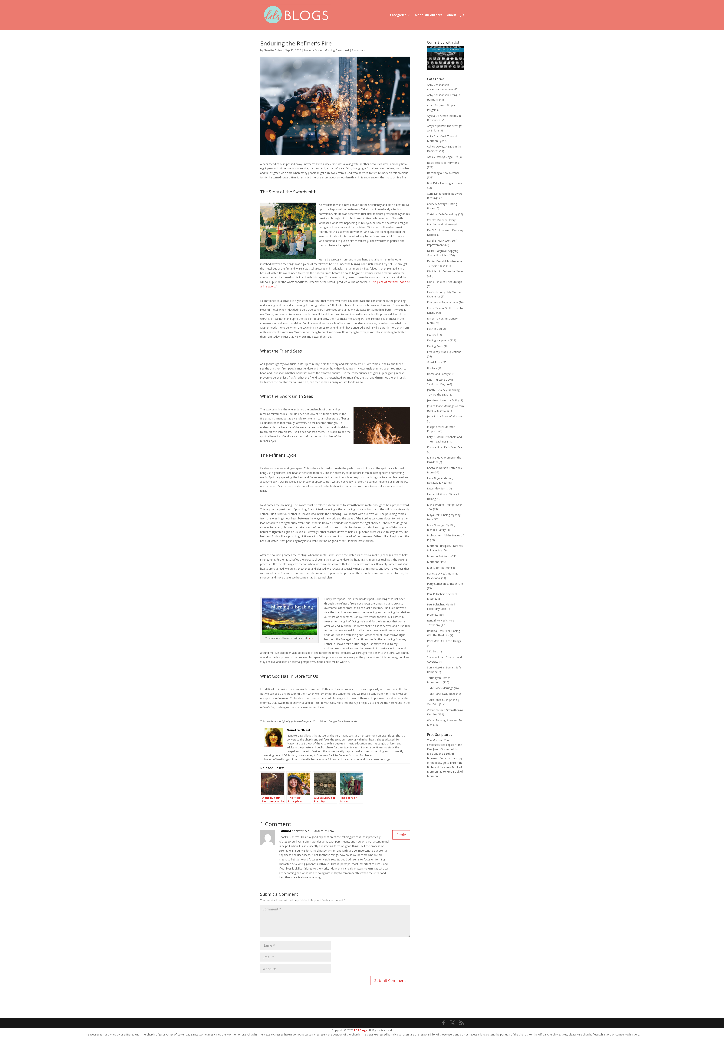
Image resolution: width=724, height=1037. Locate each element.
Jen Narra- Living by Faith (442, 400)
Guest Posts (434, 362)
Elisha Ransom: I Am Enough (444, 281)
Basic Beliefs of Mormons (443, 162)
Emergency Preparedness (442, 302)
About (451, 15)
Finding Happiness (438, 340)
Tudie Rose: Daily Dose (441, 694)
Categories (398, 15)
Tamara (285, 831)
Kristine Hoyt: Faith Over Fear (445, 447)
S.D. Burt (432, 651)
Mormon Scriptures (439, 556)
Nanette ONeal (273, 50)
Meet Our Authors (428, 15)
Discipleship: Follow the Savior (445, 271)
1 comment (359, 50)
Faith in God (434, 328)
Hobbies (432, 368)
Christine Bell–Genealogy (442, 214)
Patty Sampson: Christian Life (445, 583)
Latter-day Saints (437, 488)
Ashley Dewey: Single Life (442, 157)
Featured (432, 334)
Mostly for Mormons (439, 567)
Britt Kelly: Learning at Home (444, 183)
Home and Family (438, 374)
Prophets (432, 614)
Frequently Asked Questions (444, 352)
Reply (401, 834)
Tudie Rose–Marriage (440, 688)
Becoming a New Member (443, 173)
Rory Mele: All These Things (444, 641)
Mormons (433, 562)
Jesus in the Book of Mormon (445, 416)
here (310, 638)
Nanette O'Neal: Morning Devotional (326, 50)
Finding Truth (435, 346)
